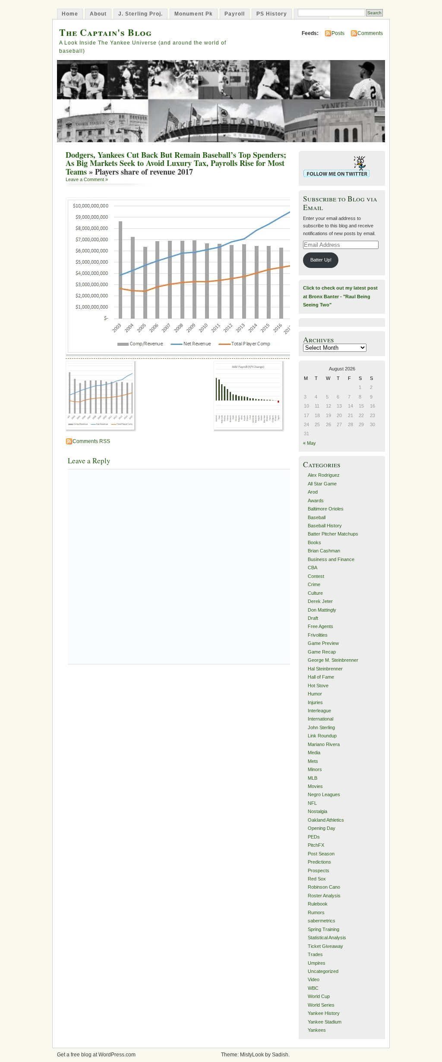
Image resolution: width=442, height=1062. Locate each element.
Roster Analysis (324, 895)
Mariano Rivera (324, 744)
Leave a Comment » (87, 179)
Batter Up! (321, 259)
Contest (316, 576)
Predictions (319, 861)
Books (314, 542)
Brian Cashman (324, 550)
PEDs (314, 836)
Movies (315, 786)
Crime (314, 584)
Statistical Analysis (327, 937)
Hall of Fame (321, 676)
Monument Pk (193, 14)
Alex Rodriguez (324, 475)
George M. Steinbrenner (333, 660)
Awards (316, 500)
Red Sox (317, 878)
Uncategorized (323, 971)
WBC (313, 988)
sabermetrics (321, 920)
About (98, 14)
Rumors (316, 912)
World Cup (319, 996)
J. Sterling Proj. (140, 14)
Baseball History (325, 525)
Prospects (318, 870)
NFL (312, 803)
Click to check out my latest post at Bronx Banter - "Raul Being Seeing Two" (340, 296)
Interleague (319, 710)
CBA (312, 567)
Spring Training (323, 929)
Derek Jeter (320, 601)
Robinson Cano (324, 887)
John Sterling (321, 727)
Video (313, 979)
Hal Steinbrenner (325, 668)
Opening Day (321, 828)
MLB (312, 778)
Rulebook (318, 903)
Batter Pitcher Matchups (333, 533)
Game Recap (322, 651)
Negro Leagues (324, 794)
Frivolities (318, 635)
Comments (370, 33)
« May (309, 443)
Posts (338, 33)
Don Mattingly (322, 609)
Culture (315, 593)
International (320, 718)
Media (314, 752)
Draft (313, 618)
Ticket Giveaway (325, 946)
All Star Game (322, 483)
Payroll (234, 14)
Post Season (321, 853)
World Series (321, 1005)
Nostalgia (317, 811)
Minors (315, 769)
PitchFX (316, 845)
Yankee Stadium (324, 1021)
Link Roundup (322, 735)
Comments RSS (91, 441)
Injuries (315, 702)
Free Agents (320, 626)
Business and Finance (331, 559)
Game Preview (323, 643)
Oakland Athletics (326, 820)
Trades (315, 954)
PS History (271, 14)
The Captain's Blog (105, 32)
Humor (315, 693)
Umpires (316, 963)
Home (70, 14)
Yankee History (324, 1013)
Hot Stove (318, 685)
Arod (313, 491)
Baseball (316, 517)
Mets (313, 761)
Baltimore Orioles (326, 508)
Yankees (317, 1030)
